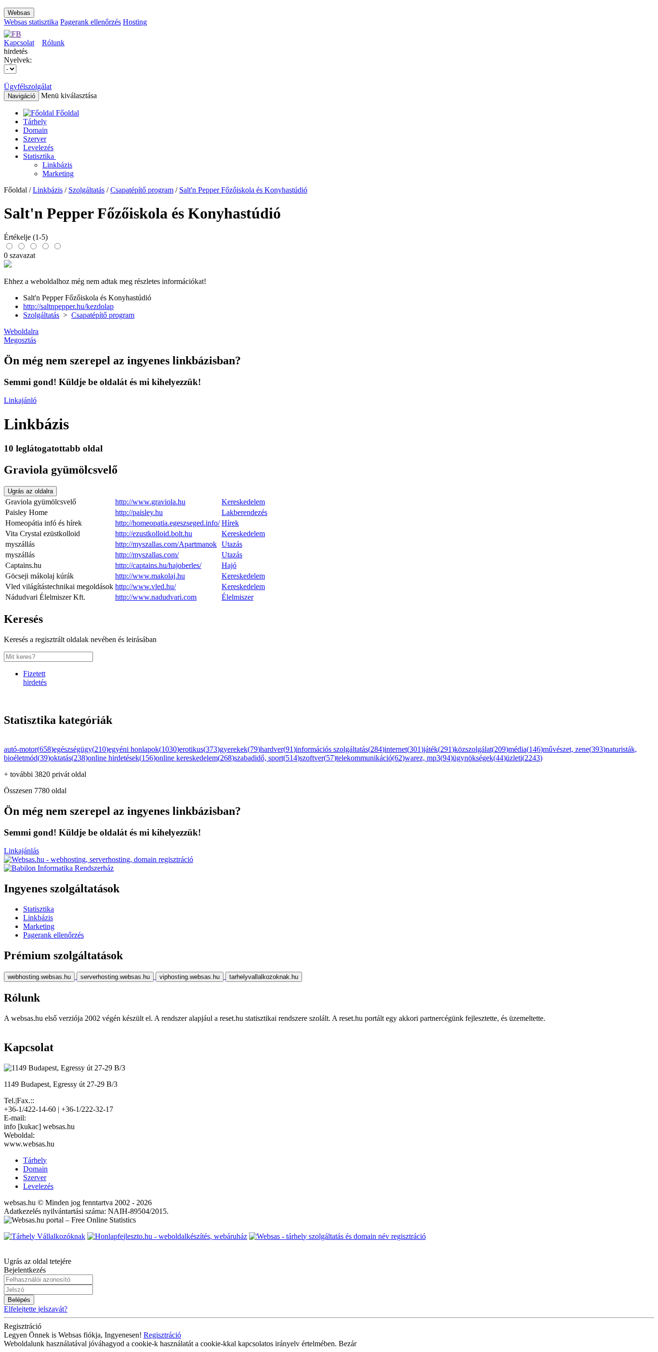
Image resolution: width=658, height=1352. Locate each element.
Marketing (58, 173)
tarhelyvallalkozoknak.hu (263, 976)
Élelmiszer (237, 597)
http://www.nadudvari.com (156, 597)
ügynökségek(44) (479, 758)
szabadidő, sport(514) (267, 758)
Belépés (19, 1299)
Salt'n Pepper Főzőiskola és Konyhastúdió (243, 190)
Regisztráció (162, 1335)
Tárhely (35, 121)
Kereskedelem (243, 502)
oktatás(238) (69, 758)
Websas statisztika (31, 22)
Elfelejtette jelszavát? (35, 1309)
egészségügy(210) (80, 749)
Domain (35, 130)
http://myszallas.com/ (147, 555)
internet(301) (403, 749)
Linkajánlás (21, 851)
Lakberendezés (244, 512)
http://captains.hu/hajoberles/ (158, 565)
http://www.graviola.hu (150, 502)
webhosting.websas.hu (39, 976)
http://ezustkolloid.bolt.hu (153, 533)
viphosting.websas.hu (189, 976)
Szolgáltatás (86, 190)
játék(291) (438, 749)
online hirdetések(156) (122, 758)
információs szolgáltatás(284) (340, 749)
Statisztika (39, 156)
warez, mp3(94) (429, 758)
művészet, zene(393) (574, 749)
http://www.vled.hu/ (145, 586)
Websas (19, 12)
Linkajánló (20, 400)
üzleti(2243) (524, 758)
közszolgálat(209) (481, 749)
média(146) (525, 749)
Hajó (229, 565)
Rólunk (53, 43)
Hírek (230, 523)
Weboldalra (21, 331)
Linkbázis (57, 165)
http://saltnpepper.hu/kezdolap (68, 306)
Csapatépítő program (141, 190)
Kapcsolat (19, 43)
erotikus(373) (199, 749)
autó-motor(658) (28, 749)
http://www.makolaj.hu (150, 576)
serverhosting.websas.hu (115, 976)
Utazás (232, 544)
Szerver (34, 139)
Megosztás (20, 340)
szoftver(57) (318, 758)
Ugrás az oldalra (30, 491)
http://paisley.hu (139, 512)
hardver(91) (278, 749)
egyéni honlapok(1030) (143, 749)
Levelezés (38, 147)
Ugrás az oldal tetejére (37, 1261)
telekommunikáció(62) (370, 758)
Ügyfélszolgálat (28, 86)
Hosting (135, 22)
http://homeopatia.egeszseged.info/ (167, 523)
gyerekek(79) (240, 749)
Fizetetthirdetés (35, 678)
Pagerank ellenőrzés (90, 22)
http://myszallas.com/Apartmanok (166, 544)
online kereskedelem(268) (195, 758)
